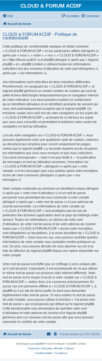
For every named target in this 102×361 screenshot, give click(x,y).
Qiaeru (70, 348)
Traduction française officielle (45, 348)
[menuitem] (8, 16)
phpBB (39, 343)
